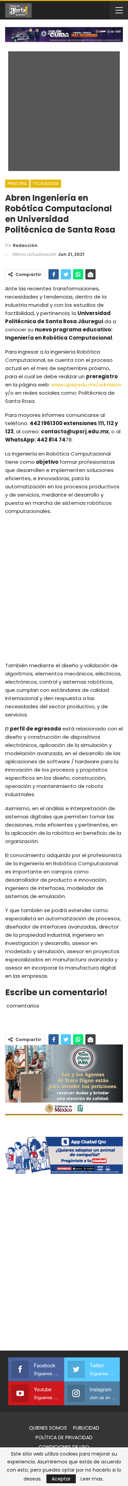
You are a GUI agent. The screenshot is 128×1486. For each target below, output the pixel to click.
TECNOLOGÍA (46, 183)
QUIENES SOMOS (48, 1427)
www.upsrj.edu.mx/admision (86, 384)
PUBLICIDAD (86, 1427)
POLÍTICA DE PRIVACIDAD (64, 1437)
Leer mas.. (92, 1478)
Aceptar (61, 1478)
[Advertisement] (64, 588)
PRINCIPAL (17, 183)
